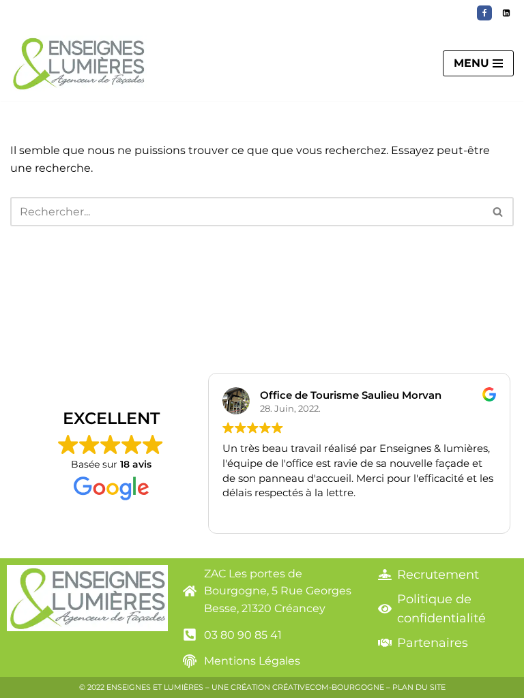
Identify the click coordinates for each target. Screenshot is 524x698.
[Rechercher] (498, 211)
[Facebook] (484, 12)
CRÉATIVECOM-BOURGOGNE (328, 687)
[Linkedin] (506, 12)
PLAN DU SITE (419, 687)
